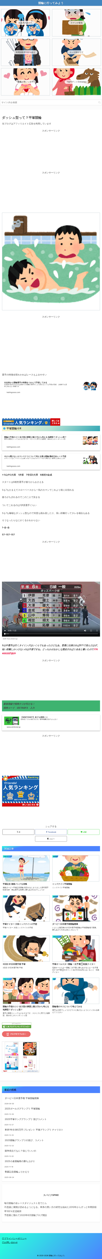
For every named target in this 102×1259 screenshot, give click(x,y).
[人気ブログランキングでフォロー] (16, 1025)
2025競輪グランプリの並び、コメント (24, 1140)
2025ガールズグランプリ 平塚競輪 (22, 1108)
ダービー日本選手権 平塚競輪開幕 (22, 1098)
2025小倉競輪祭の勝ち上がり (20, 1161)
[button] (99, 102)
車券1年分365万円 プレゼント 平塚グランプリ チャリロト (34, 1129)
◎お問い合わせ (10, 1242)
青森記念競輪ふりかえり (17, 1171)
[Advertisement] (51, 150)
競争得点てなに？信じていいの (20, 1150)
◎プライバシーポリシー (14, 1238)
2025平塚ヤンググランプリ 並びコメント (26, 1119)
